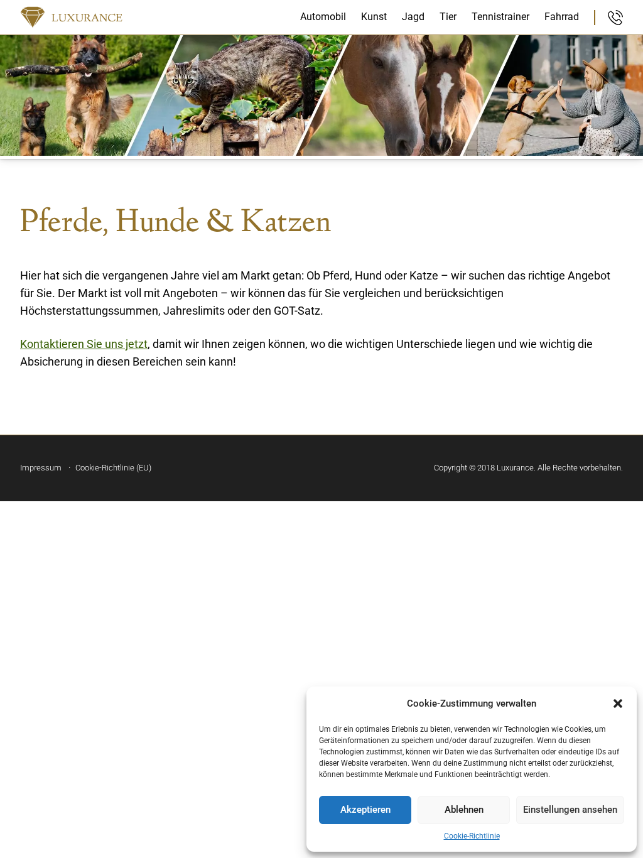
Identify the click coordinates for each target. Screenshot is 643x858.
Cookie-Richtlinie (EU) (113, 467)
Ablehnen (464, 809)
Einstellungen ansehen (570, 809)
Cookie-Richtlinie (472, 836)
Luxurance (86, 18)
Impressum (41, 467)
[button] (618, 703)
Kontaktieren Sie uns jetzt (84, 344)
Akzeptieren (365, 809)
